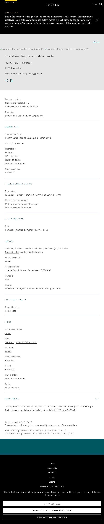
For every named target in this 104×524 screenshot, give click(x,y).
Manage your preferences (52, 517)
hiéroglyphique (12, 387)
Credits (52, 482)
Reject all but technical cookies (52, 510)
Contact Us (52, 468)
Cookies (52, 477)
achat (8, 333)
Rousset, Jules (12, 252)
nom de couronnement (16, 378)
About (52, 463)
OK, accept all (52, 503)
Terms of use (52, 473)
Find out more (52, 495)
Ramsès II (9, 360)
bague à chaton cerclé (26, 342)
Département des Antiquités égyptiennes (24, 115)
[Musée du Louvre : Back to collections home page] (52, 4)
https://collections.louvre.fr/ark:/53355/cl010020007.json (46, 433)
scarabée (9, 342)
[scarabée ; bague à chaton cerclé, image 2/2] (67, 49)
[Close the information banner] (97, 20)
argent (8, 351)
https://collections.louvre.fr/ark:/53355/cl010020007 (40, 430)
